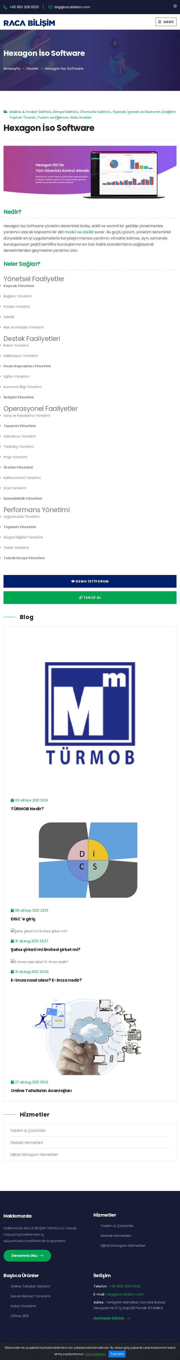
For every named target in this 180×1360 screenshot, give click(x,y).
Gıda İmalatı (80, 117)
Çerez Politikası (95, 1354)
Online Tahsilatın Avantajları (41, 1090)
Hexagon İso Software (64, 68)
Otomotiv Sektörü (95, 111)
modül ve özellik (79, 232)
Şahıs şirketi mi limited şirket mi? (45, 949)
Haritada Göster (109, 1318)
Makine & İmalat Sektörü (30, 111)
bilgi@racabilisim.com (72, 7)
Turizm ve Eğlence (52, 117)
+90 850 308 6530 (24, 7)
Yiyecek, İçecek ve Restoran (136, 111)
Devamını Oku (24, 1255)
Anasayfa (12, 68)
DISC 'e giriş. (23, 919)
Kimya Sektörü (65, 111)
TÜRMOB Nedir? (27, 809)
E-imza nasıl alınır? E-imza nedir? (46, 980)
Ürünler (32, 68)
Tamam (117, 1354)
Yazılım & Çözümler (28, 1130)
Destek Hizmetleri (26, 1142)
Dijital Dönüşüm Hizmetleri (34, 1154)
